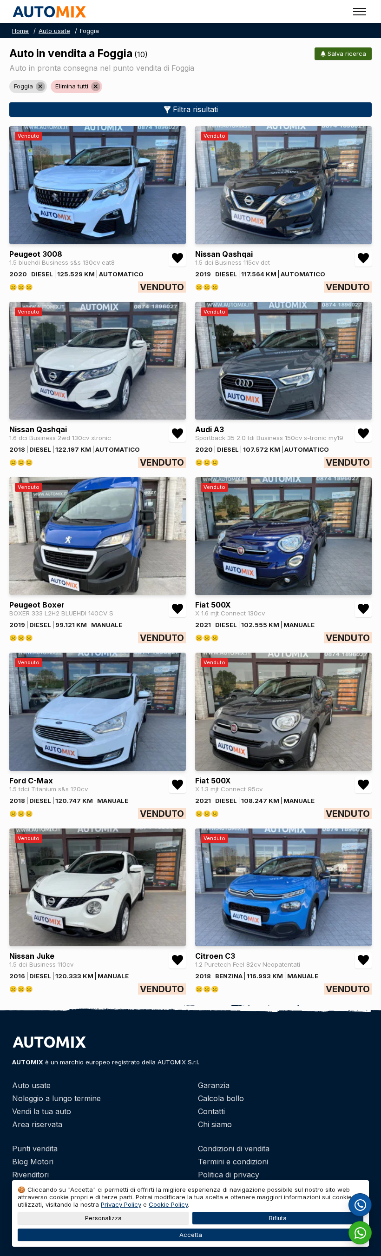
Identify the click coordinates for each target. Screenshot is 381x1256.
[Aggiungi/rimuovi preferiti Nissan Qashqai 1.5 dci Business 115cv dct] (363, 258)
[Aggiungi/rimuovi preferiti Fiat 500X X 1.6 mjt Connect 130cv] (363, 609)
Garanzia (214, 1085)
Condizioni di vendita (233, 1148)
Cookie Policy (168, 1204)
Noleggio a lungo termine (56, 1098)
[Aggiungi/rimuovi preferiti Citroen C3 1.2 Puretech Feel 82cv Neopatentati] (363, 960)
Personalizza (103, 1218)
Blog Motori (32, 1161)
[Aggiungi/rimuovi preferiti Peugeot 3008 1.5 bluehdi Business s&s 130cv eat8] (177, 258)
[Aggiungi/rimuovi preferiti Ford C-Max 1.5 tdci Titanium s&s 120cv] (177, 784)
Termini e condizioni (233, 1161)
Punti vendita (35, 1148)
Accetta (190, 1234)
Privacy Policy (121, 1204)
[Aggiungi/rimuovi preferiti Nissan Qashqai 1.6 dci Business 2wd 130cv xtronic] (177, 433)
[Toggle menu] (359, 11)
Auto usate (54, 30)
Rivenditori (30, 1174)
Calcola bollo (221, 1098)
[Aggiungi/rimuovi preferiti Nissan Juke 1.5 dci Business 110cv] (177, 960)
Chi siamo (215, 1124)
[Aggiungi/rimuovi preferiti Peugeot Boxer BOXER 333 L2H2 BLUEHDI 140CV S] (177, 609)
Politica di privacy (228, 1174)
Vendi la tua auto (41, 1111)
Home (20, 30)
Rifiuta (278, 1218)
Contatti (211, 1111)
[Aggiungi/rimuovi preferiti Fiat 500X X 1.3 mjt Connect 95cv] (363, 784)
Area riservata (37, 1124)
